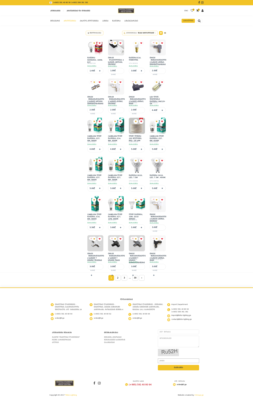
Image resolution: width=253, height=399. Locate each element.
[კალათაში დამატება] (94, 43)
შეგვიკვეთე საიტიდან (114, 340)
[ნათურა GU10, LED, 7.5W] (137, 165)
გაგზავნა (178, 367)
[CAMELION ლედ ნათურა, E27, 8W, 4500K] (158, 126)
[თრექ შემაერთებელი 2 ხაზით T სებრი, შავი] (116, 243)
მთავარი (55, 21)
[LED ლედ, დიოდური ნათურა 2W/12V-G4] (158, 87)
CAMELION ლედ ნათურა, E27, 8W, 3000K (94, 177)
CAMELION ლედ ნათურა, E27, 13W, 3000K (115, 216)
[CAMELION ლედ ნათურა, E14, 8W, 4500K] (116, 126)
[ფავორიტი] (99, 43)
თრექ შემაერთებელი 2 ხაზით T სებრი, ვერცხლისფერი (137, 255)
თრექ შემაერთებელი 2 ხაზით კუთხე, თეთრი (116, 98)
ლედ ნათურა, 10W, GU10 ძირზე (136, 216)
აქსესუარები (131, 21)
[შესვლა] (202, 11)
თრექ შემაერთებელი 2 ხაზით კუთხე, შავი (137, 98)
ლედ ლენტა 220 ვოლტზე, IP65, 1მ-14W (135, 137)
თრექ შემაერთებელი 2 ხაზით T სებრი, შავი (116, 255)
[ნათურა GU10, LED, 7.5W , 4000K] (158, 165)
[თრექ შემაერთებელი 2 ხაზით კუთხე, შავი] (137, 87)
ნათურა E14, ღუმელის (135, 59)
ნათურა (116, 21)
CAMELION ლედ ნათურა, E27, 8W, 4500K (157, 137)
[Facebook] (94, 383)
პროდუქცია (70, 21)
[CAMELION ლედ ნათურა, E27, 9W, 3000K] (95, 126)
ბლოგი (55, 342)
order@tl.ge (59, 318)
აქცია (105, 21)
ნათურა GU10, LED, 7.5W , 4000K (158, 176)
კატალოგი (188, 21)
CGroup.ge (199, 395)
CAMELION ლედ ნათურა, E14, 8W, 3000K (94, 216)
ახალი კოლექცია (89, 21)
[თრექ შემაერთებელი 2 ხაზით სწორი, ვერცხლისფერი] (95, 87)
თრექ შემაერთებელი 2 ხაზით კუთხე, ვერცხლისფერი (158, 59)
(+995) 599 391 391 (79, 2)
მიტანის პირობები (112, 337)
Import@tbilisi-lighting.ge (181, 315)
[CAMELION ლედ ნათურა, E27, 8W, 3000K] (95, 165)
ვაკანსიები (109, 342)
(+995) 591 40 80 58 (61, 2)
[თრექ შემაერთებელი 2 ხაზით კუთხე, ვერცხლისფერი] (158, 47)
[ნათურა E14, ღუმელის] (137, 47)
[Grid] (161, 33)
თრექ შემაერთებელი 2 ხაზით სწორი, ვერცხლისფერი (95, 98)
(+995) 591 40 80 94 (63, 314)
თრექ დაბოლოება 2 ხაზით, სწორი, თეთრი (116, 59)
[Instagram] (99, 383)
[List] (165, 33)
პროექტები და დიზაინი (78, 11)
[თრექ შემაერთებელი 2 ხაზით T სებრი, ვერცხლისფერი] (137, 243)
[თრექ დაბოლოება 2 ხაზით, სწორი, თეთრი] (116, 47)
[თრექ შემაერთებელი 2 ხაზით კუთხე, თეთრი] (116, 87)
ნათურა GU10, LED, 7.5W (136, 176)
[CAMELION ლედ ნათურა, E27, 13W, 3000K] (116, 204)
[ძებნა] (199, 21)
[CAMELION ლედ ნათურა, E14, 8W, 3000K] (95, 204)
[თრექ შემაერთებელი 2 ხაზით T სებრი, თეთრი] (95, 243)
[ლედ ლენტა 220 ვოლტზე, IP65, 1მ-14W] (137, 126)
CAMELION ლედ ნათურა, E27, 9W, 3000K (94, 137)
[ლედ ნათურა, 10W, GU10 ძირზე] (137, 204)
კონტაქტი (55, 11)
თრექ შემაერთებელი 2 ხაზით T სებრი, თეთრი (95, 255)
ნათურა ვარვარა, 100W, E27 (95, 59)
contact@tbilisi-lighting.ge (181, 319)
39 (135, 278)
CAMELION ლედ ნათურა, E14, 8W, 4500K (115, 137)
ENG (186, 11)
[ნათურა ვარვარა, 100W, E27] (95, 47)
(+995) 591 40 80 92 (102, 314)
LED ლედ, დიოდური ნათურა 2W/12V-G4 (157, 98)
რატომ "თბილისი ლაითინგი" (66, 337)
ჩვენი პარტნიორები (61, 340)
